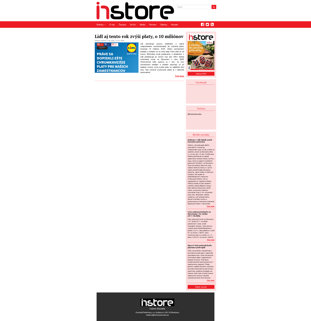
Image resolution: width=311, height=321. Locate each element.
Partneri (152, 24)
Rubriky (100, 24)
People (97, 40)
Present (103, 40)
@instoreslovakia (194, 114)
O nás (112, 24)
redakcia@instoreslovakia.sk (157, 315)
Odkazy (163, 24)
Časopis (122, 24)
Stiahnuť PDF (201, 73)
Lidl (109, 40)
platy (113, 40)
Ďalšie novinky (201, 287)
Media (142, 24)
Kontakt (174, 24)
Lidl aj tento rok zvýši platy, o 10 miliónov (139, 36)
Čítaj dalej (179, 76)
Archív (133, 24)
